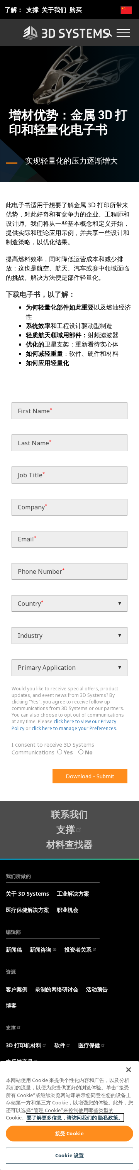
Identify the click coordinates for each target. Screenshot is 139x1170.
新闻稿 (14, 949)
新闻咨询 (40, 949)
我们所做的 (18, 875)
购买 (76, 9)
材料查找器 (69, 844)
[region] (69, 1115)
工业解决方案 (73, 893)
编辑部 (13, 931)
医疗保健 (89, 1045)
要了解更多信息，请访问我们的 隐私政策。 (75, 1117)
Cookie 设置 (69, 1155)
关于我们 (54, 9)
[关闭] (128, 1069)
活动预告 (97, 989)
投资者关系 (78, 949)
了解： (14, 9)
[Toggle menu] (123, 32)
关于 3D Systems (27, 893)
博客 (11, 1005)
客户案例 (16, 989)
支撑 (32, 9)
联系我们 (69, 814)
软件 (59, 1045)
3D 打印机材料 (23, 1045)
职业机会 (67, 909)
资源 (11, 971)
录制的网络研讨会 (56, 989)
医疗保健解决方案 (27, 909)
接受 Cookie (69, 1133)
